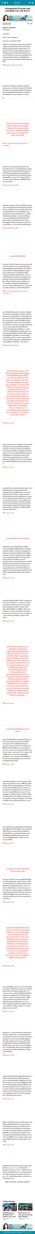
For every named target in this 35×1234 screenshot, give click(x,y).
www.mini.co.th (12, 133)
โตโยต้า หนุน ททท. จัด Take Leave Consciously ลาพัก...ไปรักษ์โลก (21, 1214)
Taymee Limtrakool (6, 1218)
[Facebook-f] (2, 3)
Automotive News (20, 1205)
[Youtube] (5, 3)
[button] (4, 24)
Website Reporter (21, 1218)
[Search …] (30, 3)
